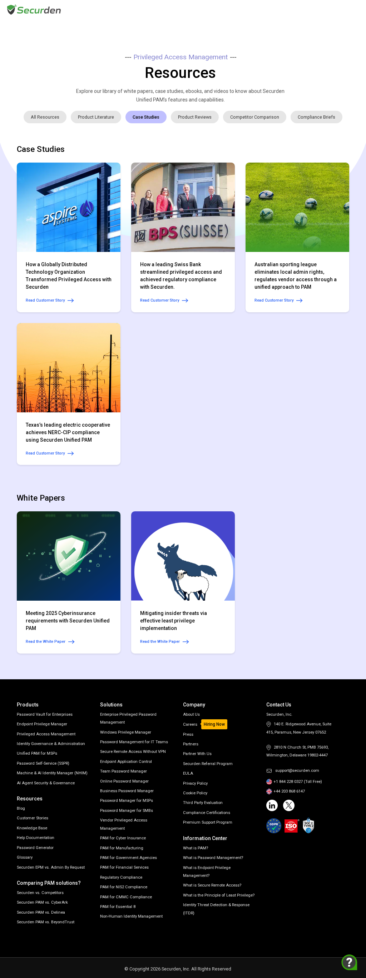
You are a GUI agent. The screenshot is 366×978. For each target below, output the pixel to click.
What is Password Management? (213, 857)
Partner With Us (197, 753)
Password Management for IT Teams (134, 742)
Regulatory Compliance (121, 877)
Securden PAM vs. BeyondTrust (45, 922)
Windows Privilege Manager (125, 732)
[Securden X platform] (289, 805)
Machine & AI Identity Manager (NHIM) (52, 773)
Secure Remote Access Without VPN (133, 751)
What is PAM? (195, 848)
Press (188, 734)
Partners (190, 744)
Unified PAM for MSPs (37, 753)
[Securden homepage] (35, 9)
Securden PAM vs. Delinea (41, 912)
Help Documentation (35, 837)
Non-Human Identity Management (131, 916)
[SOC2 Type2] (309, 825)
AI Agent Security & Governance (46, 783)
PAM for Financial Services (124, 867)
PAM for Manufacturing (121, 848)
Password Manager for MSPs (126, 800)
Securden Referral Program (208, 763)
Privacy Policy (195, 783)
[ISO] (292, 825)
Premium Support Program (207, 822)
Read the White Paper (45, 641)
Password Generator (35, 847)
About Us (191, 714)
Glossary (25, 857)
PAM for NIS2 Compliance (123, 887)
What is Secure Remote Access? (212, 885)
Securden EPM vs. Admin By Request (51, 867)
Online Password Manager (124, 781)
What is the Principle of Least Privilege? (218, 895)
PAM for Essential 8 (117, 906)
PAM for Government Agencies (128, 857)
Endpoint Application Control (126, 761)
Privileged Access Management (46, 734)
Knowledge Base (32, 828)
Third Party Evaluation (203, 802)
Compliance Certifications (206, 812)
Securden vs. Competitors (40, 892)
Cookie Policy (195, 793)
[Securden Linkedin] (272, 805)
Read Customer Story (45, 300)
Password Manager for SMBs (126, 810)
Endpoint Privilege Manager (42, 724)
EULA (188, 773)
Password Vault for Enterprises (45, 714)
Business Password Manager (127, 791)
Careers (190, 724)
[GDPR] (273, 825)
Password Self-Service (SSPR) (43, 763)
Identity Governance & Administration (51, 743)
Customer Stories (32, 818)
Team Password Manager (123, 771)
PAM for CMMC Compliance (126, 897)
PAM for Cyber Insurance (123, 838)
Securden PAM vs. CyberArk (42, 902)
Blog (21, 808)
